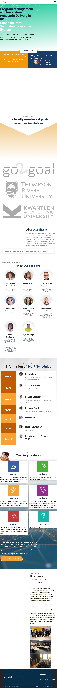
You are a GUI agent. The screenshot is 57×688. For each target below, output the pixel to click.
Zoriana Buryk (46, 308)
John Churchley (46, 283)
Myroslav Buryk (28, 335)
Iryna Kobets (10, 283)
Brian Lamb (10, 308)
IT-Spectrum (49, 686)
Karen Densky (28, 283)
